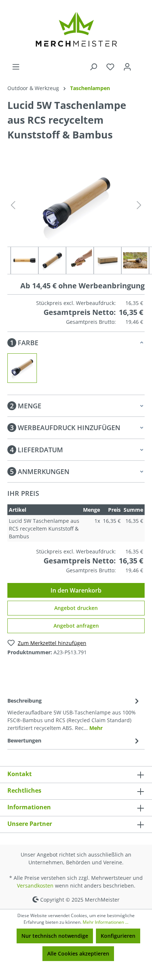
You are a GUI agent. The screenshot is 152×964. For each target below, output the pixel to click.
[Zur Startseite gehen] (76, 31)
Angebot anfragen (76, 625)
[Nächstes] (139, 205)
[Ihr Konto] (127, 67)
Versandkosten (35, 885)
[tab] (74, 714)
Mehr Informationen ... (105, 922)
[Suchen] (93, 67)
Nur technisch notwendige (54, 935)
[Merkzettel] (110, 67)
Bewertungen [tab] (24, 740)
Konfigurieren (118, 935)
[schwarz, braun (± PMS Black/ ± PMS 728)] (22, 368)
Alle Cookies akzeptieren (78, 953)
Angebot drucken (76, 607)
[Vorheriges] (12, 205)
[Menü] (15, 67)
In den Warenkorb (76, 590)
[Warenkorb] (140, 64)
